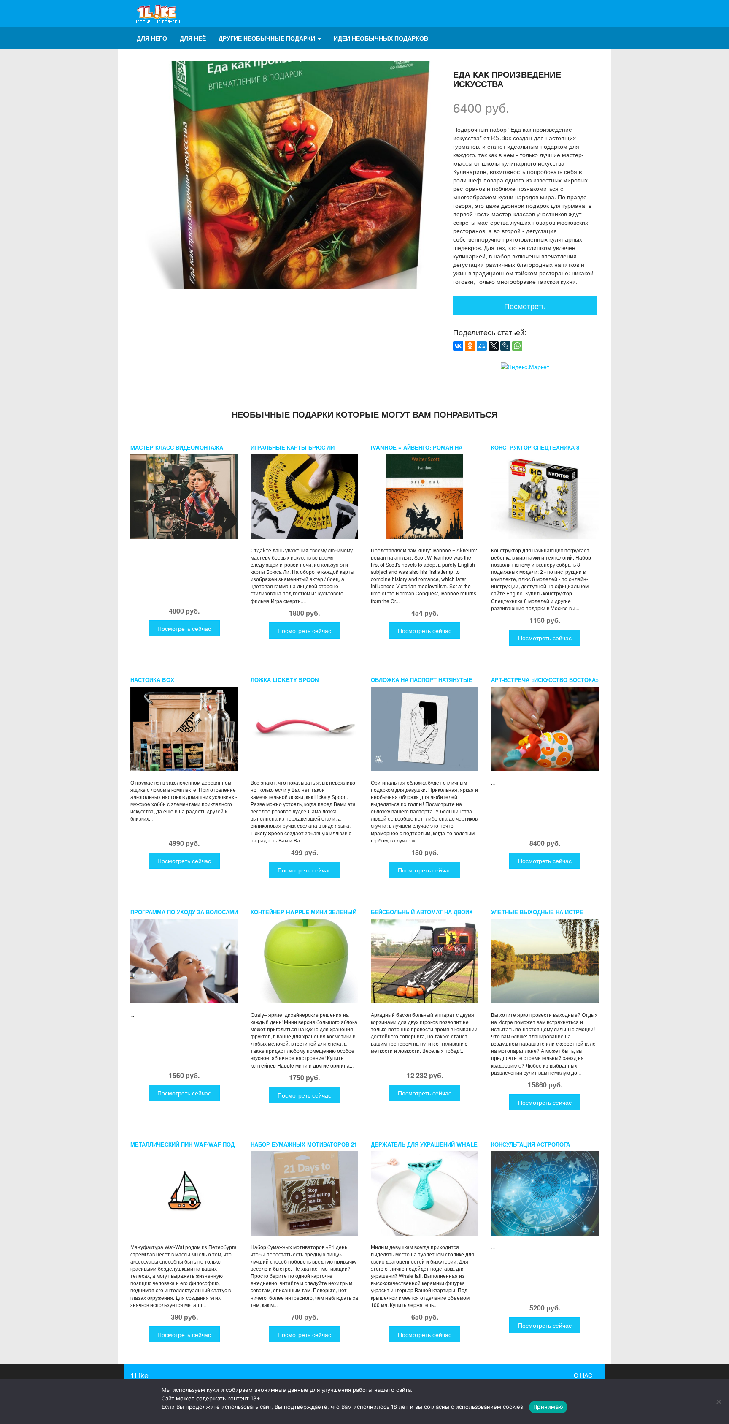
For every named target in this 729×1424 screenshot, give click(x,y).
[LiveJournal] (505, 346)
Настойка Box (152, 680)
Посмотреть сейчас (184, 628)
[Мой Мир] (482, 346)
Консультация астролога (530, 1144)
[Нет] (718, 1401)
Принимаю (548, 1406)
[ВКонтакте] (458, 346)
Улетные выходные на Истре (537, 912)
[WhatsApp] (517, 346)
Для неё (193, 38)
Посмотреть (524, 305)
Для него (152, 38)
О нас (583, 1375)
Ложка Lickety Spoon (285, 680)
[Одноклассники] (470, 346)
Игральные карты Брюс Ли (293, 447)
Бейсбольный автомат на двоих (422, 912)
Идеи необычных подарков (381, 38)
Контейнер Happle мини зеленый (303, 912)
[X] (494, 346)
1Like (139, 1375)
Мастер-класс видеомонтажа (176, 447)
